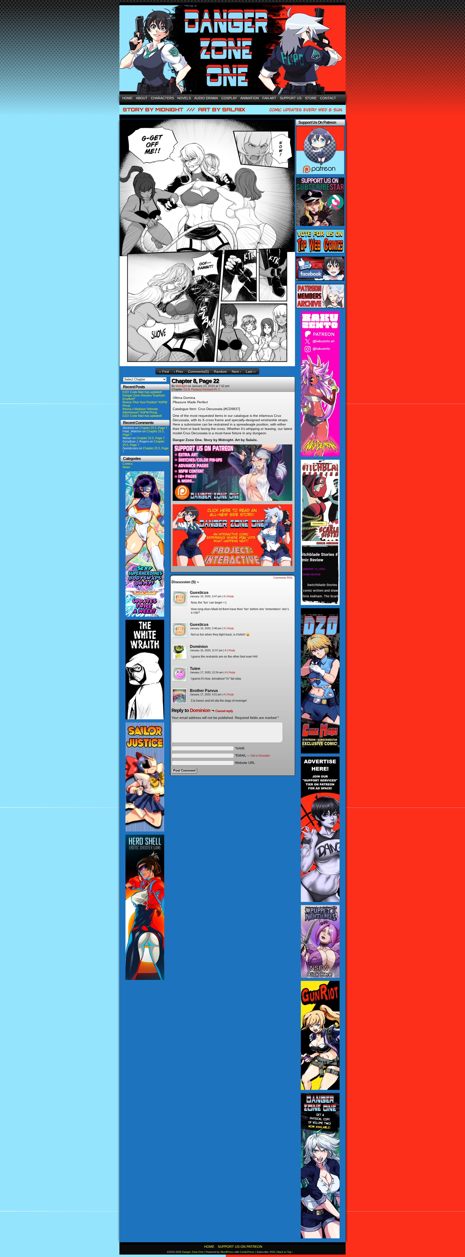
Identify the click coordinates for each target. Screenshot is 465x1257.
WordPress (227, 1251)
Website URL (245, 763)
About (141, 98)
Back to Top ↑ (285, 1251)
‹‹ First (164, 371)
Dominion (200, 710)
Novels (184, 98)
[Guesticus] (179, 598)
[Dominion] (179, 652)
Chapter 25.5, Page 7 (153, 428)
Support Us (291, 98)
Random (220, 371)
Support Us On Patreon (240, 1247)
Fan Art (269, 98)
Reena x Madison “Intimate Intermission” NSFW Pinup (140, 410)
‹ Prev (178, 371)
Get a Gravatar (260, 755)
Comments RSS (282, 577)
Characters (162, 98)
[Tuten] (179, 674)
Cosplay (229, 98)
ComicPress (247, 1251)
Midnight (181, 386)
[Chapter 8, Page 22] (207, 365)
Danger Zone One (192, 1251)
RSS (272, 1251)
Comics (127, 464)
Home (127, 98)
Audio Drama (206, 98)
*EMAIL (252, 755)
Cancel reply (224, 711)
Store (311, 98)
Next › (236, 371)
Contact (328, 98)
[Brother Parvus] (179, 696)
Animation (249, 98)
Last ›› (251, 371)
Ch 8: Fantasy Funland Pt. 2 (202, 389)
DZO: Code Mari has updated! (142, 392)
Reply (230, 596)
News (126, 467)
